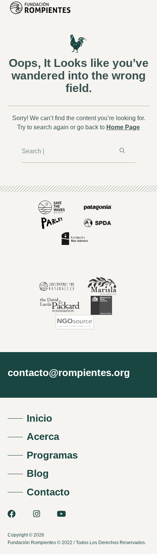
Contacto (48, 492)
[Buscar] (121, 151)
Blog (38, 473)
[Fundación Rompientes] (38, 14)
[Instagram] (36, 514)
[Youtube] (61, 514)
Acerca (43, 436)
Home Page (123, 127)
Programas (52, 455)
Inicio (39, 418)
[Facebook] (12, 514)
